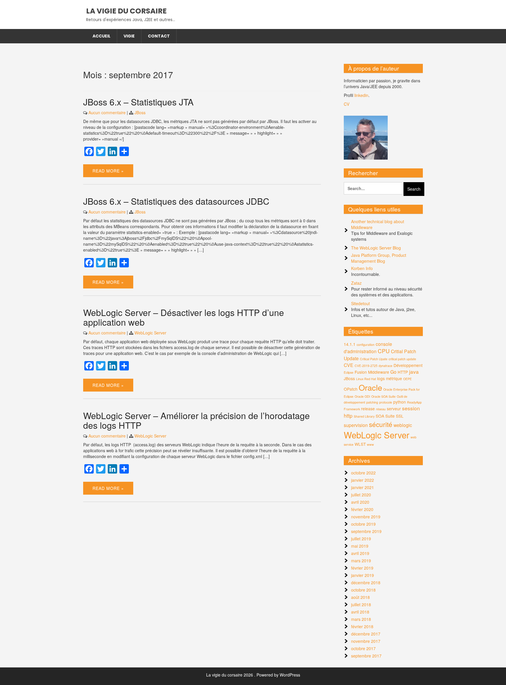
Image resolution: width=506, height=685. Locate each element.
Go (393, 371)
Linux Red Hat (366, 379)
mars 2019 (361, 560)
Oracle (370, 387)
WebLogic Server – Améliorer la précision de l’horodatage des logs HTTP (196, 420)
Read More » (108, 171)
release (368, 408)
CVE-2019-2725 (366, 365)
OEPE (407, 379)
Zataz (356, 283)
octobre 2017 (363, 648)
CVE (348, 365)
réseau (381, 409)
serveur (394, 408)
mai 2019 (359, 546)
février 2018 (362, 626)
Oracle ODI (362, 396)
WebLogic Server (150, 333)
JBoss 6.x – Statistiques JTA (138, 101)
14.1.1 (349, 344)
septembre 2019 (366, 531)
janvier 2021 (362, 487)
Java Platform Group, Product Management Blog (378, 258)
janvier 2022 (362, 480)
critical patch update (402, 359)
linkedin (361, 95)
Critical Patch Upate (373, 359)
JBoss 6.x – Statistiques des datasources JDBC (176, 201)
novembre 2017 (365, 641)
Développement (408, 365)
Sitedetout (360, 303)
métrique (394, 378)
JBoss (140, 112)
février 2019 (362, 568)
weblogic (403, 425)
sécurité (380, 424)
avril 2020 (360, 502)
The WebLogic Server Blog (376, 248)
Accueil (101, 36)
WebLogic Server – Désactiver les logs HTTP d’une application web (183, 317)
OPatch (351, 389)
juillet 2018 (361, 604)
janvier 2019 (362, 575)
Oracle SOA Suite (383, 396)
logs (381, 378)
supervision (356, 425)
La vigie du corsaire (126, 11)
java (414, 371)
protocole (385, 402)
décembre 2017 (365, 634)
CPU (384, 351)
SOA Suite (385, 416)
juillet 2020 (361, 495)
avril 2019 (360, 553)
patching (372, 402)
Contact (159, 36)
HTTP (403, 372)
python (399, 402)
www (370, 444)
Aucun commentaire (107, 112)
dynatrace (385, 365)
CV (346, 104)
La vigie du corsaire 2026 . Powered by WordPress (253, 675)
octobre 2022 (363, 473)
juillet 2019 (361, 538)
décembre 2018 (365, 582)
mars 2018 (361, 619)
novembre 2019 (365, 517)
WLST (360, 444)
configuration (366, 344)
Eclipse (348, 372)
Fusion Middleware (372, 372)
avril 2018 (360, 612)
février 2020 (362, 509)
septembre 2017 (366, 656)
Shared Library (364, 416)
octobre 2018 (363, 590)
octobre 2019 (363, 524)
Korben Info (362, 268)
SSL (400, 416)
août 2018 (360, 597)
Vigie (129, 36)
